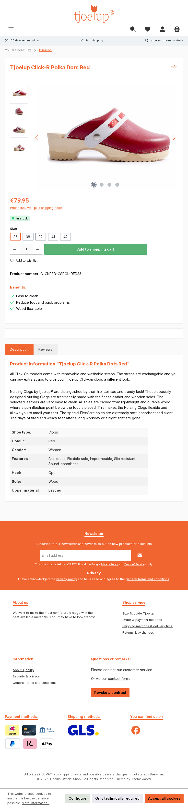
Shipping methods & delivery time (147, 626)
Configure (77, 798)
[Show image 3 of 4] (109, 185)
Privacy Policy (109, 564)
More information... (35, 803)
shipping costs (71, 774)
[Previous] (37, 138)
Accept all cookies (164, 798)
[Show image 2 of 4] (102, 185)
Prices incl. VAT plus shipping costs (36, 208)
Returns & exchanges (138, 632)
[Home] (30, 50)
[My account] (162, 29)
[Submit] (139, 555)
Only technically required (117, 798)
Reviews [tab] (45, 349)
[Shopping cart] (177, 29)
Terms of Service (134, 564)
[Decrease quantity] (15, 249)
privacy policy (66, 579)
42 (65, 237)
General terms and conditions (35, 683)
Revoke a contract (110, 692)
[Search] (133, 29)
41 (53, 237)
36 (15, 237)
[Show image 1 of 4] (94, 185)
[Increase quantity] (38, 249)
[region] (94, 137)
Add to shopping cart (95, 249)
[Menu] (11, 29)
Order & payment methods (142, 620)
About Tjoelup (23, 670)
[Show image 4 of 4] (117, 185)
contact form (118, 678)
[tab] (19, 349)
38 (28, 237)
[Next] (174, 138)
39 (41, 237)
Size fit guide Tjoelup (138, 613)
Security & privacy (26, 676)
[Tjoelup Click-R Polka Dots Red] (105, 137)
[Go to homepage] (94, 14)
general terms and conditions (147, 579)
